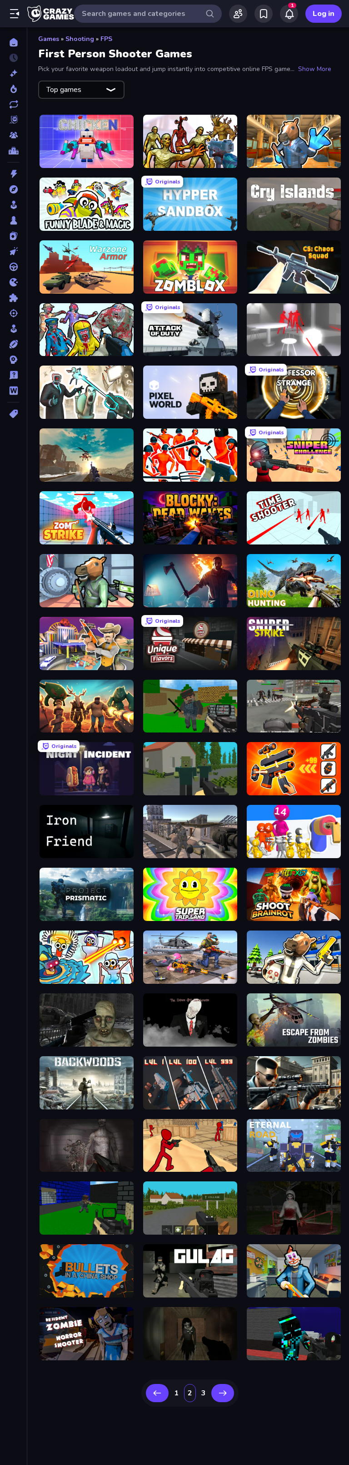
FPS (106, 39)
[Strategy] (13, 359)
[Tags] (13, 414)
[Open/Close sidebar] (14, 14)
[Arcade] (13, 205)
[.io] (13, 282)
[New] (13, 73)
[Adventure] (13, 189)
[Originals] (13, 119)
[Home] (13, 42)
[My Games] (263, 14)
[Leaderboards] (13, 150)
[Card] (13, 236)
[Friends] (238, 14)
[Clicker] (13, 251)
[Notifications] (289, 14)
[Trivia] (13, 375)
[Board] (13, 220)
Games (48, 39)
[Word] (13, 390)
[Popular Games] (13, 89)
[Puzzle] (13, 297)
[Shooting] (13, 313)
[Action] (13, 174)
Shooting (79, 39)
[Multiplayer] (13, 135)
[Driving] (13, 267)
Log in (323, 14)
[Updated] (13, 104)
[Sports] (13, 344)
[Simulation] (13, 328)
